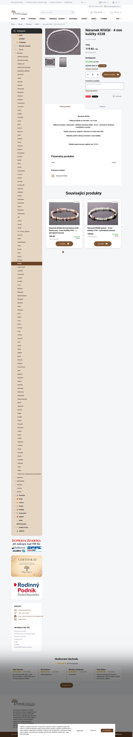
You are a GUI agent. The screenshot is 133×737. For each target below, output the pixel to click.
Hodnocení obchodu (66, 659)
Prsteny (19, 488)
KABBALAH (21, 64)
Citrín (19, 135)
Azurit (19, 121)
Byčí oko (20, 131)
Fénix (19, 163)
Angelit (20, 114)
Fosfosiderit (21, 171)
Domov (21, 506)
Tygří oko (20, 442)
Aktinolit (20, 81)
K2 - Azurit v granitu (23, 231)
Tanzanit (20, 424)
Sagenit (20, 374)
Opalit (19, 317)
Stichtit (20, 410)
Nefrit (19, 306)
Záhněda (20, 463)
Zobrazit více (66, 685)
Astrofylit (20, 117)
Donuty (19, 492)
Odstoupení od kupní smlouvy (23, 647)
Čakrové (20, 146)
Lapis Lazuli (21, 267)
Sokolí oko (21, 392)
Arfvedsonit (21, 103)
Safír (19, 370)
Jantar (20, 221)
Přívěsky (19, 484)
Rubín (19, 356)
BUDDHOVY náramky (24, 67)
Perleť (19, 345)
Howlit (19, 196)
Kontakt (16, 644)
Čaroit (19, 142)
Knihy (20, 520)
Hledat (73, 12)
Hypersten (21, 199)
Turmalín (20, 452)
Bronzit (20, 128)
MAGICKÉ (20, 74)
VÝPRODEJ (22, 42)
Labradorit (21, 274)
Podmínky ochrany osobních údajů (36, 2)
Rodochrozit (21, 367)
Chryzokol (21, 210)
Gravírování (22, 513)
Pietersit (20, 338)
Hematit (20, 181)
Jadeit (19, 228)
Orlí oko (20, 328)
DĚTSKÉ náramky (23, 60)
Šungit (19, 420)
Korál (19, 245)
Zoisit (19, 467)
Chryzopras (21, 213)
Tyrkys (20, 431)
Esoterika (22, 495)
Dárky (20, 499)
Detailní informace (91, 90)
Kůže (19, 253)
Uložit (88, 96)
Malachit (20, 303)
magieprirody (22, 619)
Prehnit (20, 335)
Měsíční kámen (22, 295)
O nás (16, 642)
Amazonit (20, 92)
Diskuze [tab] (102, 106)
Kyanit (19, 256)
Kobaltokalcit (22, 242)
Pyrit (19, 342)
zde (27, 734)
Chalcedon (21, 203)
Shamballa (21, 395)
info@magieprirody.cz (24, 610)
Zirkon (19, 470)
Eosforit (20, 156)
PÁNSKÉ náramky (23, 56)
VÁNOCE (21, 531)
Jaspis (20, 224)
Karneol (20, 235)
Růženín (20, 363)
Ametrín (20, 85)
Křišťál (20, 263)
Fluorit (19, 167)
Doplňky (21, 509)
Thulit (19, 449)
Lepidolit (20, 270)
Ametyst (20, 96)
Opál (19, 313)
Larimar (20, 278)
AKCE (20, 35)
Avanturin (20, 106)
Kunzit (19, 249)
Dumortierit (21, 153)
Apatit (19, 78)
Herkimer (20, 192)
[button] (63, 252)
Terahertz (20, 427)
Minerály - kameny (24, 46)
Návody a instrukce (55, 2)
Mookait (20, 288)
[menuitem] (15, 19)
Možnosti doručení (91, 69)
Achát (19, 110)
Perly (19, 331)
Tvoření (21, 502)
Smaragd (20, 388)
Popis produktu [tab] (65, 106)
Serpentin (20, 377)
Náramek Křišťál (61, 176)
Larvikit (20, 281)
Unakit (19, 456)
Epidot (19, 160)
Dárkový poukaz (21, 524)
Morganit (20, 299)
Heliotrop (20, 188)
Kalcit (19, 238)
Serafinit (20, 385)
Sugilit (19, 413)
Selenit (20, 381)
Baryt (19, 124)
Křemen (20, 260)
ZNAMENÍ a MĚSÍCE (24, 71)
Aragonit (20, 99)
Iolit (19, 217)
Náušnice (20, 477)
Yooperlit (20, 459)
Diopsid (20, 149)
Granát (20, 178)
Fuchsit (20, 174)
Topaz (19, 435)
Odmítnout (93, 730)
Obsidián (20, 310)
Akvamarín (21, 89)
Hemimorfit (21, 185)
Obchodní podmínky (17, 2)
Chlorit (20, 206)
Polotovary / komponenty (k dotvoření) (29, 474)
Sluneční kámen (22, 399)
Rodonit (20, 360)
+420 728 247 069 (23, 613)
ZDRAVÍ (21, 517)
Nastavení (80, 730)
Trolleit (20, 438)
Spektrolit (20, 406)
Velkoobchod (68, 2)
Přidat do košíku (109, 75)
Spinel (19, 402)
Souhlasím (108, 730)
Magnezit (20, 292)
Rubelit (20, 352)
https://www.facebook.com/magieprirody (30, 616)
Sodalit (20, 417)
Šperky (21, 49)
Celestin (20, 138)
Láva (19, 285)
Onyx (19, 320)
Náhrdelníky (20, 481)
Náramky (20, 53)
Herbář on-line (23, 527)
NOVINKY (22, 39)
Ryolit (19, 349)
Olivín (19, 324)
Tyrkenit (20, 445)
